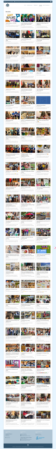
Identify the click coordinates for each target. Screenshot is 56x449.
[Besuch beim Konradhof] (13, 68)
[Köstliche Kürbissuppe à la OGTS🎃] (43, 149)
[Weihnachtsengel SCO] (13, 115)
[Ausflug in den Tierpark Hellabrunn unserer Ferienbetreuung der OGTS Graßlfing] (43, 267)
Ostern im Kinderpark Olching (26, 289)
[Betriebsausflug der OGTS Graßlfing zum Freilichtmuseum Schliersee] (28, 299)
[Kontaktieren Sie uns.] (55, 247)
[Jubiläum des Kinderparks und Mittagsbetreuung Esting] (13, 182)
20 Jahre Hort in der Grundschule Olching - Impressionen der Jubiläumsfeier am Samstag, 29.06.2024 (27, 225)
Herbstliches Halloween (40, 136)
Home (25, 5)
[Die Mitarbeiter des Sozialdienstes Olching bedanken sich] (13, 415)
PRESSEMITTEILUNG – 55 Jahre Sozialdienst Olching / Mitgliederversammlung (26, 155)
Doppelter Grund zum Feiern (10, 89)
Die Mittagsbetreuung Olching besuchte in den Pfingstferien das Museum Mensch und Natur (43, 238)
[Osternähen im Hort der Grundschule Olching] (43, 299)
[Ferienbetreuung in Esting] (28, 315)
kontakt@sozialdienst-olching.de (25, 435)
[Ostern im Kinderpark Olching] (28, 284)
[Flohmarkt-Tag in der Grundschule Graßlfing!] (28, 131)
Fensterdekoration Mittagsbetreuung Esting (11, 372)
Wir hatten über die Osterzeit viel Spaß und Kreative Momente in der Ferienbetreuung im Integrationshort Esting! (12, 276)
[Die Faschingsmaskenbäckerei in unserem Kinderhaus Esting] (28, 332)
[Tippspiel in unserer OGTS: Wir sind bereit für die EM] (28, 232)
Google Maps (8, 437)
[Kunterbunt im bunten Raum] (28, 100)
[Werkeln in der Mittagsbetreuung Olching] (28, 115)
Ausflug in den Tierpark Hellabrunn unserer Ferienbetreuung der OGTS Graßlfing (42, 272)
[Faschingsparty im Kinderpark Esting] (43, 348)
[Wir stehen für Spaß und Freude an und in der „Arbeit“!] (13, 216)
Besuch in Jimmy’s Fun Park (25, 187)
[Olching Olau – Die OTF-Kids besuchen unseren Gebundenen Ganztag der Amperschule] (13, 50)
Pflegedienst (35, 5)
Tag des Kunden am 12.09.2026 (11, 23)
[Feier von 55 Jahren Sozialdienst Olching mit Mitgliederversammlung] (13, 149)
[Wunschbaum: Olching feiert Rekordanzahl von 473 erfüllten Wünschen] (28, 397)
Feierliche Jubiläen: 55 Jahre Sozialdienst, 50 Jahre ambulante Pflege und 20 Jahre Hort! (27, 204)
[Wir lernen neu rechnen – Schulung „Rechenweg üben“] (28, 68)
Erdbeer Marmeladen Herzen (41, 55)
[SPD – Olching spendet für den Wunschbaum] (28, 415)
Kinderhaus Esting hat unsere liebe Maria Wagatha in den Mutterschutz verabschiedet (28, 386)
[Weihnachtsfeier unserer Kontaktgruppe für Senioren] (43, 415)
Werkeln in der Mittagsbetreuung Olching (28, 120)
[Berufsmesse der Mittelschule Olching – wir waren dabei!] (43, 34)
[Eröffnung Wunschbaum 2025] (28, 34)
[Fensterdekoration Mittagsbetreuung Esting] (13, 364)
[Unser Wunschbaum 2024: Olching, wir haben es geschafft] (43, 84)
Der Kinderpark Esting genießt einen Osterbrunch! (12, 291)
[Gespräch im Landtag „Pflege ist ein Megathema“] (43, 18)
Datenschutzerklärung (18, 446)
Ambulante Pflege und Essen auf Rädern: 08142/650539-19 (23, 1)
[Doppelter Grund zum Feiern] (13, 84)
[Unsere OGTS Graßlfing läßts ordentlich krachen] (28, 166)
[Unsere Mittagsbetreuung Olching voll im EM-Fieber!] (43, 216)
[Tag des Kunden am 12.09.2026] (13, 18)
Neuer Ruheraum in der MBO (10, 385)
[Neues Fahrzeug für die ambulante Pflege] (13, 34)
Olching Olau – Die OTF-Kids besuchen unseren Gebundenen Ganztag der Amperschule (12, 56)
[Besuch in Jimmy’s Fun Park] (28, 182)
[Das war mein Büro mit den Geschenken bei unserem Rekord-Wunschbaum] (43, 397)
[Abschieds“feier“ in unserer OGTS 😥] (13, 166)
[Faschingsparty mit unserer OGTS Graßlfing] (28, 348)
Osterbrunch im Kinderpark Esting (11, 289)
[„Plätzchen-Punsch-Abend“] (43, 100)
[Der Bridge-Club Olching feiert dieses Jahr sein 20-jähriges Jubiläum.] (13, 332)
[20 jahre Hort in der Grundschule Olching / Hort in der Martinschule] (43, 249)
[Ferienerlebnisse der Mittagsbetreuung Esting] (13, 299)
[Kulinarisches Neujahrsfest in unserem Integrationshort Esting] (43, 364)
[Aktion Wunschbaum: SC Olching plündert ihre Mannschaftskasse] (28, 84)
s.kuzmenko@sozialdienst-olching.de (26, 439)
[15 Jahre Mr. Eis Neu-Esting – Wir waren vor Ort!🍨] (13, 232)
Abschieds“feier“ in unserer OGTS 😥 (12, 171)
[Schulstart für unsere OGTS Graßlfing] (43, 166)
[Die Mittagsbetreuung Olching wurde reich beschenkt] (13, 397)
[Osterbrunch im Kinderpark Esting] (13, 284)
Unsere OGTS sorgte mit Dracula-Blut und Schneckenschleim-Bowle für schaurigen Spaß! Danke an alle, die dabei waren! (27, 141)
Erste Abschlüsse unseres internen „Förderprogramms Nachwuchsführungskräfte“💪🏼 (11, 204)
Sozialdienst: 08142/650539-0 (9, 1)
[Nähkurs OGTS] (43, 68)
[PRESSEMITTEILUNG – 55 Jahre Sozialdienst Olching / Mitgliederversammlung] (28, 149)
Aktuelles (40, 5)
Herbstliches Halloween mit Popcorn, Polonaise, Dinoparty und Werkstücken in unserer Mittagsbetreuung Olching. (43, 140)
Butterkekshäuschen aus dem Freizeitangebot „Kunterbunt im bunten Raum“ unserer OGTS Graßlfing (27, 108)
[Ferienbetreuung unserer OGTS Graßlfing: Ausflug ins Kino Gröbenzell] (28, 249)
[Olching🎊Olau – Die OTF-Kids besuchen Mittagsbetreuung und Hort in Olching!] (13, 348)
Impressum (13, 446)
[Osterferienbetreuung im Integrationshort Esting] (13, 267)
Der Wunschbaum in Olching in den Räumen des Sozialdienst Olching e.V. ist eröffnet (12, 137)
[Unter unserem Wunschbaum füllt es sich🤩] (43, 115)
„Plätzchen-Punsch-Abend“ (41, 105)
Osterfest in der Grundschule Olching (43, 320)
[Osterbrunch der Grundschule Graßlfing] (43, 284)
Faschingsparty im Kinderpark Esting (42, 355)
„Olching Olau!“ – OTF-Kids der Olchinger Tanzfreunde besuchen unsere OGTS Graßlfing (28, 56)
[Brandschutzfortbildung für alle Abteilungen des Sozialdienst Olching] (43, 380)
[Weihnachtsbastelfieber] (13, 100)
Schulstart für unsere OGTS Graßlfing (43, 171)
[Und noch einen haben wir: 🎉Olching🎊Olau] (43, 332)
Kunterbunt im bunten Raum (26, 105)
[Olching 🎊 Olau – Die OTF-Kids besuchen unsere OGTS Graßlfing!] (28, 364)
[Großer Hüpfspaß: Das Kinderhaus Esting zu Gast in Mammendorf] (28, 18)
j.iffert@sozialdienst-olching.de (25, 440)
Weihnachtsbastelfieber (10, 105)
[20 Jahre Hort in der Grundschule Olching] (28, 216)
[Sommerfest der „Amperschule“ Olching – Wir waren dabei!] (43, 182)
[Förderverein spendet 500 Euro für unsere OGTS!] (43, 199)
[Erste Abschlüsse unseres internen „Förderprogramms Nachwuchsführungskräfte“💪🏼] (13, 199)
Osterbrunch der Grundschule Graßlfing (43, 289)
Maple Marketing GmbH (41, 446)
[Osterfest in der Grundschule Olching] (43, 315)
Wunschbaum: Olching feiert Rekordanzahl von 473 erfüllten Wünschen (26, 403)
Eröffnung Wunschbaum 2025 (26, 39)
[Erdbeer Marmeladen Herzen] (43, 50)
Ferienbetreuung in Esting (25, 320)
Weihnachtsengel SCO (9, 120)
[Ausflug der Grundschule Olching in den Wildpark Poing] (13, 315)
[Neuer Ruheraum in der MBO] (13, 380)
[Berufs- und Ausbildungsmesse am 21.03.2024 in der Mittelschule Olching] (28, 267)
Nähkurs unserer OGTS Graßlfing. (41, 75)
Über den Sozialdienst (46, 5)
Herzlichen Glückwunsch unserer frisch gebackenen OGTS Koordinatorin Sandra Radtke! (12, 255)
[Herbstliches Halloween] (43, 131)
